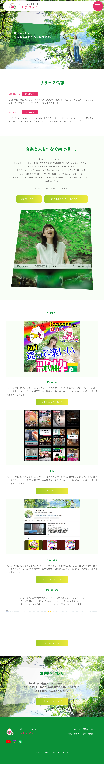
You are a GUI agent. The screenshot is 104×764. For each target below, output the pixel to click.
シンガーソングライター (29, 3)
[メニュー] (98, 6)
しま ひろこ (29, 7)
